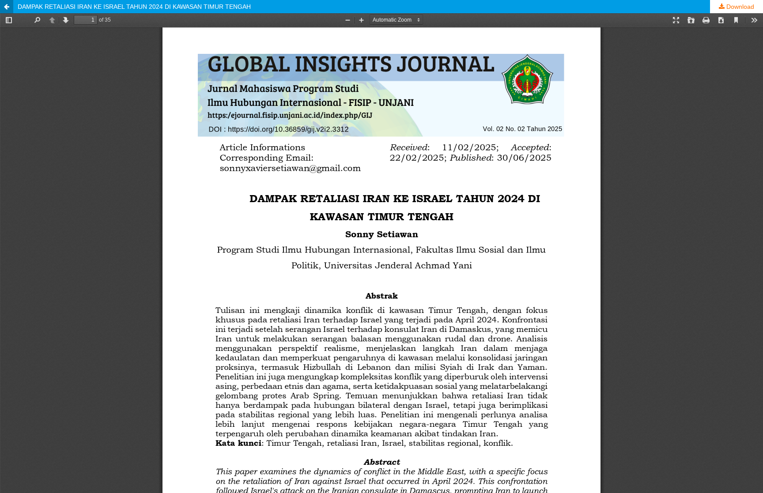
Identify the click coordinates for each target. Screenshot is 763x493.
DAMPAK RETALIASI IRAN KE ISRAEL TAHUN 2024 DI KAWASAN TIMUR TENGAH (134, 6)
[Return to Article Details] (6, 6)
